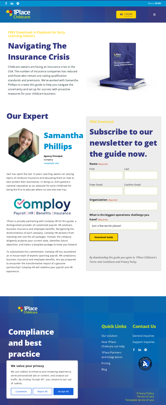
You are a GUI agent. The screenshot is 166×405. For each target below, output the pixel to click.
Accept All (63, 391)
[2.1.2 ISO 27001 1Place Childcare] (145, 352)
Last (126, 168)
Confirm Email (132, 184)
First (92, 168)
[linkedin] (12, 3)
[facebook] (6, 3)
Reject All (42, 391)
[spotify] (18, 3)
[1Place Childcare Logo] (18, 10)
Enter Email (95, 184)
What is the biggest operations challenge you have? (119, 217)
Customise (21, 391)
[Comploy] (42, 200)
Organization (103, 200)
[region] (42, 379)
